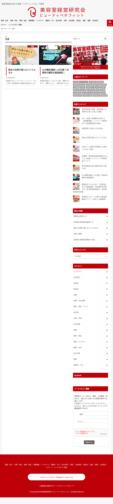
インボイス (39, 20)
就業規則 (103, 85)
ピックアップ (84, 82)
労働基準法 (77, 85)
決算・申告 (13, 20)
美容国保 (96, 93)
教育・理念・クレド (80, 306)
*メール (80, 421)
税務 (97, 90)
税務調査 (31, 20)
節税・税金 (23, 20)
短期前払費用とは (80, 216)
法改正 (97, 87)
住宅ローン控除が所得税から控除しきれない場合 (94, 147)
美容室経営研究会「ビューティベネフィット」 (55, 492)
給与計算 (59, 20)
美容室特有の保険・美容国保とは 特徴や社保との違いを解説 (94, 110)
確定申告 (76, 90)
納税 (79, 93)
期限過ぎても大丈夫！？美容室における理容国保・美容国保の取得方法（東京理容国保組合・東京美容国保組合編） (90, 188)
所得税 (83, 87)
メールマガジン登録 (15, 25)
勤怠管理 (89, 85)
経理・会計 (4, 20)
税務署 (103, 90)
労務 (65, 20)
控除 (88, 87)
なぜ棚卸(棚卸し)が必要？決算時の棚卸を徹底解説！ (95, 176)
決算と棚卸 (77, 234)
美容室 (103, 93)
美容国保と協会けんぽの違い (92, 128)
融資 (89, 20)
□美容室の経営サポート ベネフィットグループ (56, 486)
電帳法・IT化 (49, 20)
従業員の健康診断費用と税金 (84, 239)
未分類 (75, 312)
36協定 (76, 82)
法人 (92, 87)
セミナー (4, 25)
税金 (75, 93)
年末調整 (76, 87)
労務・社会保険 (79, 300)
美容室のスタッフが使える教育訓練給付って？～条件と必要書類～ (94, 197)
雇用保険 (104, 95)
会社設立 (95, 20)
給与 (84, 93)
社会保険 (71, 20)
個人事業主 (92, 82)
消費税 (103, 87)
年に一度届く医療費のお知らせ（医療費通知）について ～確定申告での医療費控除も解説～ (94, 120)
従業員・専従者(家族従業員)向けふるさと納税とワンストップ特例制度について (95, 158)
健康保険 (100, 82)
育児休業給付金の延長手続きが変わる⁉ (94, 167)
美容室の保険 (78, 95)
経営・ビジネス (79, 341)
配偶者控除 (96, 95)
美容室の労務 (87, 95)
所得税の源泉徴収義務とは (83, 222)
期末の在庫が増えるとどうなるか (94, 137)
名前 (81, 414)
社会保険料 (91, 90)
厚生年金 (96, 85)
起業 (84, 20)
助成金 (78, 20)
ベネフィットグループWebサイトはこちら (56, 477)
